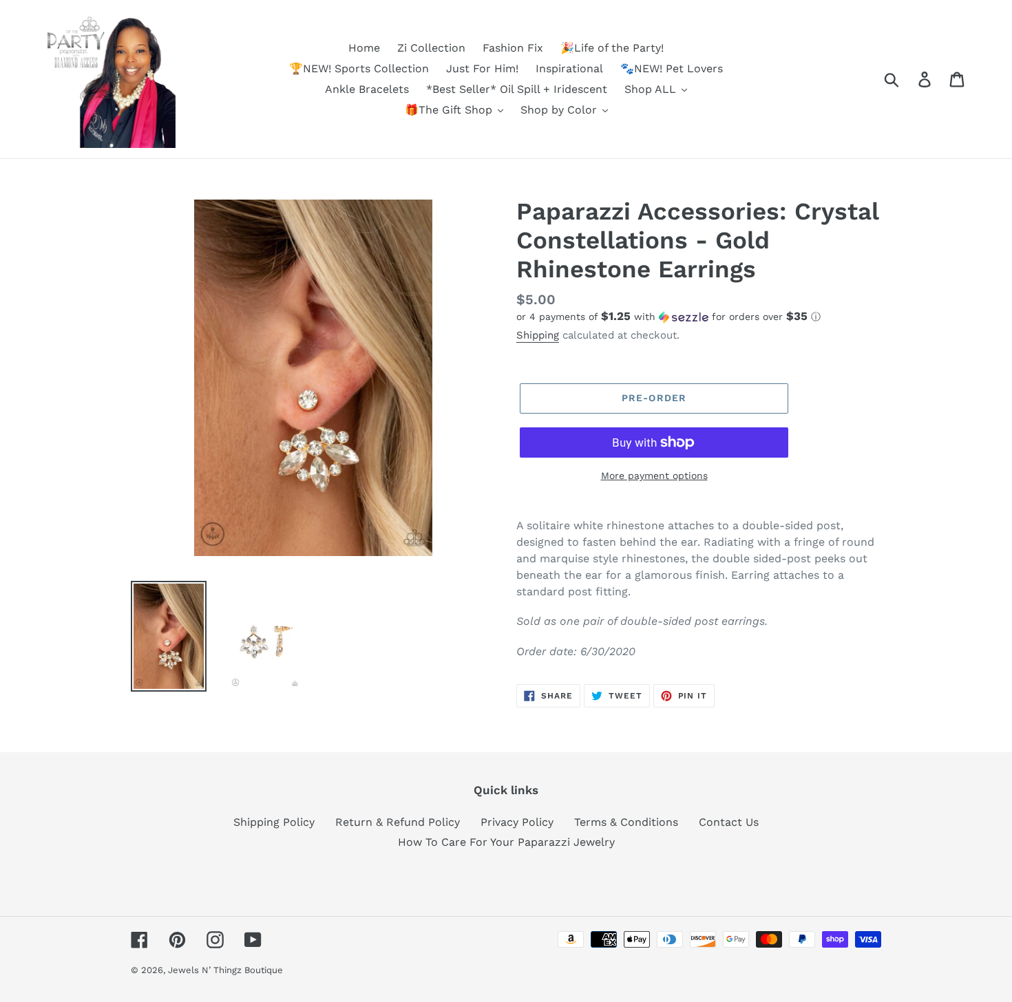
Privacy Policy (517, 822)
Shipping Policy (274, 822)
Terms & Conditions (626, 822)
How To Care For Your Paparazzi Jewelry (506, 842)
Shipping (537, 335)
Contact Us (729, 822)
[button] (698, 316)
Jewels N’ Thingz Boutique (225, 970)
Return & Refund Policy (397, 822)
